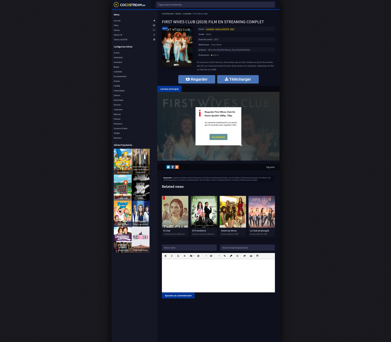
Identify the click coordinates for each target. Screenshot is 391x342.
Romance (118, 123)
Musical (117, 114)
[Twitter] (168, 167)
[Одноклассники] (177, 167)
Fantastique (119, 90)
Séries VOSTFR (222, 29)
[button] (165, 256)
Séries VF (118, 34)
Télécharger (239, 79)
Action (117, 52)
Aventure (118, 62)
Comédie (210, 29)
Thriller (117, 133)
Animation (118, 57)
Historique (118, 100)
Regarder (199, 79)
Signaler (270, 167)
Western (118, 137)
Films (116, 25)
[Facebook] (172, 167)
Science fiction (120, 128)
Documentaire (120, 76)
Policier (117, 119)
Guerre (117, 95)
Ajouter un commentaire (178, 295)
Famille (117, 85)
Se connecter (218, 136)
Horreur (117, 104)
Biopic (116, 66)
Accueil (117, 20)
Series (117, 30)
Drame (117, 81)
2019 (232, 29)
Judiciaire (118, 109)
